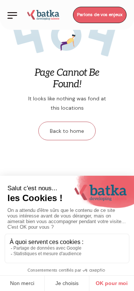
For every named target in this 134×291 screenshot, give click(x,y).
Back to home (67, 131)
